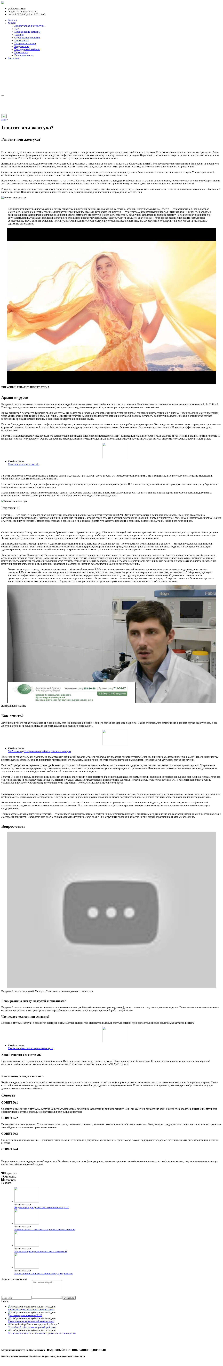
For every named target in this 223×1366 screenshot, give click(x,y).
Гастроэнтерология (25, 43)
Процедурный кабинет (27, 49)
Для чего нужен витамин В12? (25, 1315)
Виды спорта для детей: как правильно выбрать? (41, 1207)
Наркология (21, 52)
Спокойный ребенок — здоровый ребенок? (32, 1327)
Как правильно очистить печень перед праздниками (43, 1273)
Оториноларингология (27, 37)
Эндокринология (23, 55)
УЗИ (16, 28)
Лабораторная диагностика (29, 25)
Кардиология (21, 46)
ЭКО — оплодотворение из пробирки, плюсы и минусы (39, 751)
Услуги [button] (12, 23)
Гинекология (21, 40)
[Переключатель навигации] (2, 95)
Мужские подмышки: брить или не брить (31, 1309)
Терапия (19, 34)
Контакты (13, 58)
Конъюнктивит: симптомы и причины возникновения (44, 1229)
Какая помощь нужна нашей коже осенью (31, 1321)
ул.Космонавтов (17, 8)
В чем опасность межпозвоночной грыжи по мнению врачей (42, 1333)
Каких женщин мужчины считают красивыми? (40, 1251)
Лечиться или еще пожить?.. (23, 464)
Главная (12, 20)
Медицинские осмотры (27, 31)
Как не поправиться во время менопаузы (30, 1048)
